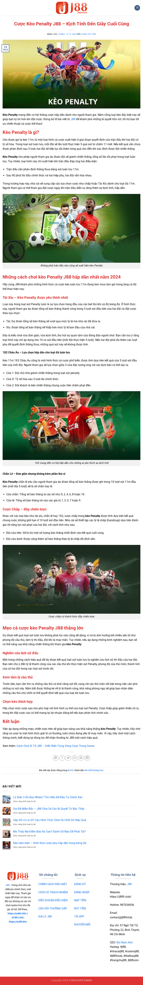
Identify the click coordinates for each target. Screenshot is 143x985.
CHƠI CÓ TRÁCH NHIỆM (53, 892)
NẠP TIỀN (80, 900)
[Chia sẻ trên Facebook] (62, 758)
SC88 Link (17, 917)
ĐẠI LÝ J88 (45, 916)
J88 (73, 119)
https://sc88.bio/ (18, 921)
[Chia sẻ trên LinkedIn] (87, 758)
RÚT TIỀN (80, 908)
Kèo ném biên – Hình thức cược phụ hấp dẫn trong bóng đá (49, 843)
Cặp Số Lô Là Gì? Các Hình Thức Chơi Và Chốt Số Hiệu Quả (49, 820)
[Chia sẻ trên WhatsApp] (56, 758)
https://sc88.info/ (17, 913)
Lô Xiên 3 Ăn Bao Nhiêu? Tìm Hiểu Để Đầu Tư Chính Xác (47, 797)
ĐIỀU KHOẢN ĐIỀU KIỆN (52, 900)
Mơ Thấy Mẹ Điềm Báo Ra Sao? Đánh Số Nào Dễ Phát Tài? (49, 831)
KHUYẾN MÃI (82, 924)
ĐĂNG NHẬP (82, 892)
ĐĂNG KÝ (80, 884)
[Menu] (137, 8)
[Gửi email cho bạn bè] (75, 758)
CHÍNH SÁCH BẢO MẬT (52, 884)
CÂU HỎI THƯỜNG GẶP (52, 908)
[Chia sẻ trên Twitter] (68, 758)
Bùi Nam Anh (124, 942)
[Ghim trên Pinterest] (81, 758)
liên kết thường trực (94, 770)
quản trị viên (88, 34)
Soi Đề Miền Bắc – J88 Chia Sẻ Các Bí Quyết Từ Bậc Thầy (48, 808)
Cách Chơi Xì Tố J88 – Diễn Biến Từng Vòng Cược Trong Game (55, 746)
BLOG (70, 770)
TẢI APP (79, 916)
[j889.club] (71, 8)
